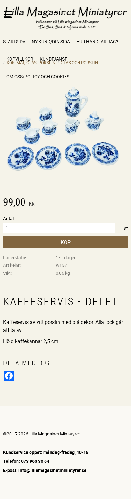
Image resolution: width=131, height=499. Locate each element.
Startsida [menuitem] (14, 41)
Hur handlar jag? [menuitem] (97, 41)
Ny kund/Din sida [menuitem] (51, 41)
